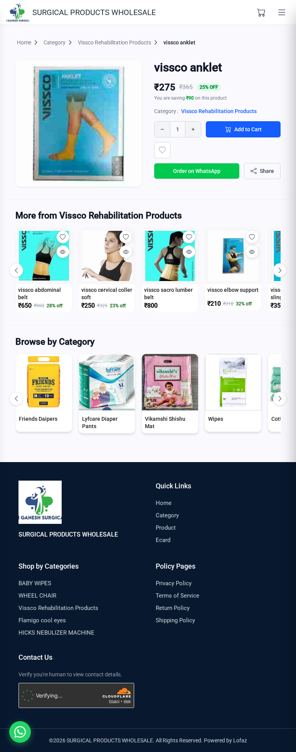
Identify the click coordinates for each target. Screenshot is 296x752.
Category (167, 515)
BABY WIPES (34, 583)
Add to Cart (248, 129)
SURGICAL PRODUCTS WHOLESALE (68, 534)
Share (267, 171)
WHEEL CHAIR (37, 595)
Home (164, 503)
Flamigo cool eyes (42, 620)
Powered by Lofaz (225, 740)
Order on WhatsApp (196, 171)
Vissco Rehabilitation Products (219, 111)
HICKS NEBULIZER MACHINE (56, 632)
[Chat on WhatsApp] (20, 732)
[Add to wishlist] (162, 150)
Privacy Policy (174, 583)
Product (166, 527)
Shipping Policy (175, 620)
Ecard (163, 540)
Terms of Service (177, 595)
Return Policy (173, 608)
